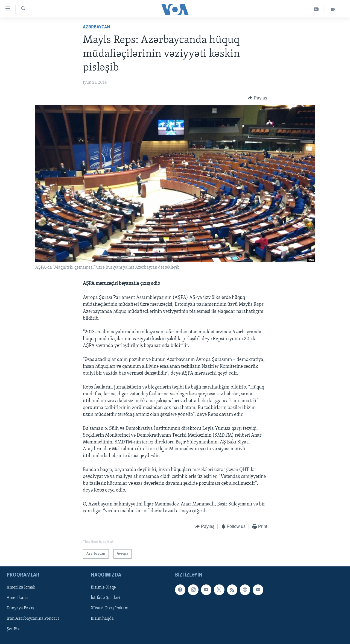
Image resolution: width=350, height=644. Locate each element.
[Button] (257, 98)
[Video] (333, 9)
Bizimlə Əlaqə (103, 587)
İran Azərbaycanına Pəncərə (33, 618)
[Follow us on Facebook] (180, 589)
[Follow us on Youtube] (206, 589)
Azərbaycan (96, 27)
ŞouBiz (13, 629)
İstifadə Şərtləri (105, 598)
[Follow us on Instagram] (193, 589)
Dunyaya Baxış (20, 608)
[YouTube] (316, 9)
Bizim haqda (102, 618)
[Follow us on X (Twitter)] (219, 589)
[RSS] (232, 589)
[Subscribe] (258, 589)
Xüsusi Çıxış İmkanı (110, 608)
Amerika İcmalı (21, 587)
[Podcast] (245, 589)
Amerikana (17, 598)
